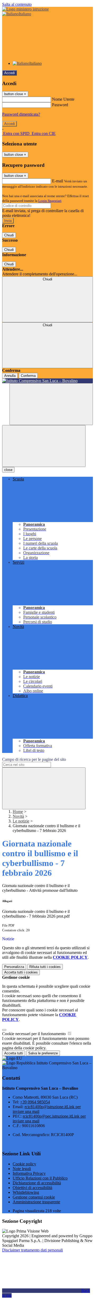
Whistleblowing (26, 1192)
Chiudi (9, 235)
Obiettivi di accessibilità (32, 1187)
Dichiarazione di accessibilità (37, 1183)
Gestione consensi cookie (34, 1197)
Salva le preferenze (43, 1053)
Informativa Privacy (29, 1173)
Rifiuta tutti (45, 967)
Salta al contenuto (17, 4)
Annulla (10, 376)
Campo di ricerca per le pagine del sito (34, 759)
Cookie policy (24, 1164)
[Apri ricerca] (51, 404)
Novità (18, 816)
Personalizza (14, 967)
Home (18, 811)
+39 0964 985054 (35, 1102)
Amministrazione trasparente (36, 1202)
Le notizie (21, 821)
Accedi (9, 73)
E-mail (57, 181)
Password (60, 105)
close (8, 470)
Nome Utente (63, 99)
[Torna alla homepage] (47, 380)
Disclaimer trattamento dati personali (32, 1250)
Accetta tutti (21, 972)
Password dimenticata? (21, 114)
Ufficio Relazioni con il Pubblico (40, 1178)
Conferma (28, 376)
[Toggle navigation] (44, 446)
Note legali (22, 1168)
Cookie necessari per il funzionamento (34, 1033)
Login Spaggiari (49, 201)
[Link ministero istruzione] (25, 9)
